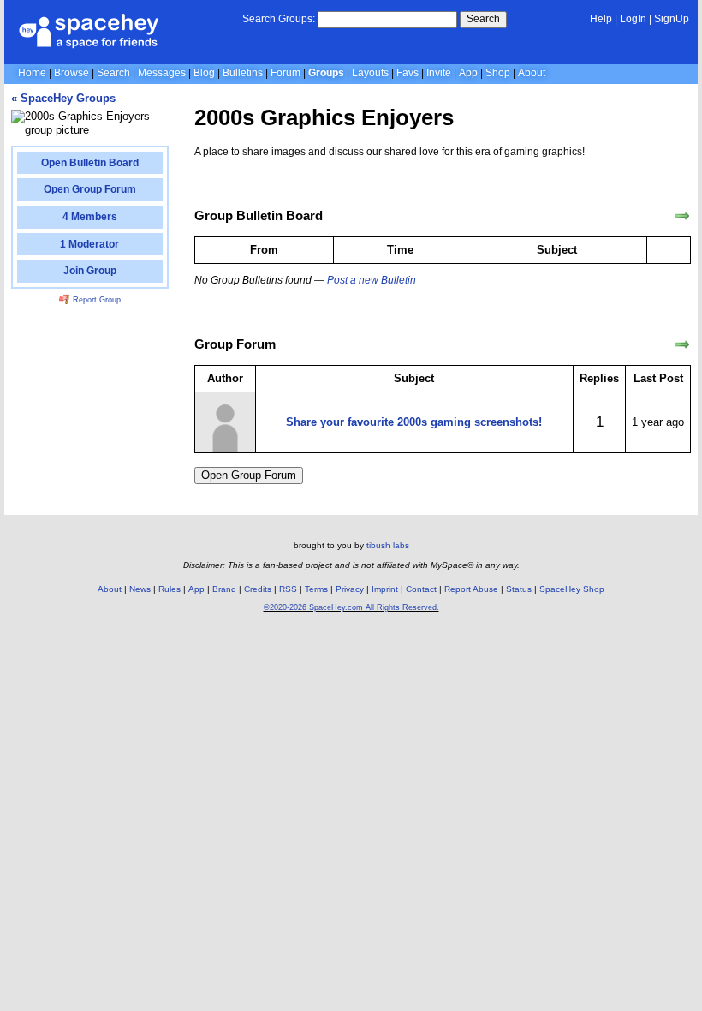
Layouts (370, 73)
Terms (316, 589)
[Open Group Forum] (682, 344)
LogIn (633, 19)
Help (601, 19)
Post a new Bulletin (371, 280)
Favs (407, 73)
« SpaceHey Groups (63, 98)
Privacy (350, 589)
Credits (257, 589)
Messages (162, 73)
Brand (224, 589)
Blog (204, 73)
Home (32, 73)
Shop (497, 73)
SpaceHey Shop (571, 589)
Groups (326, 73)
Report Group (95, 300)
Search (483, 19)
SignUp (671, 19)
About (531, 73)
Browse (71, 73)
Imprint (385, 589)
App (468, 73)
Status (519, 589)
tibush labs (387, 545)
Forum (285, 73)
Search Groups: (278, 19)
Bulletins (243, 73)
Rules (169, 589)
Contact (421, 589)
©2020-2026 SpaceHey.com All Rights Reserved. (351, 607)
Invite (438, 73)
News (140, 589)
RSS (288, 589)
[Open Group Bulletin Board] (682, 216)
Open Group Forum (248, 475)
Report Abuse (471, 589)
